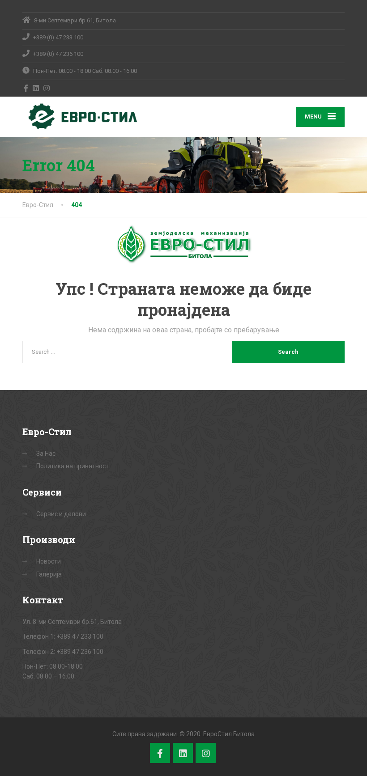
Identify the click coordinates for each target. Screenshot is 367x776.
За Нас (45, 453)
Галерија (49, 574)
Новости (48, 561)
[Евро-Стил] (80, 116)
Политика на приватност (72, 466)
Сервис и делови (61, 513)
